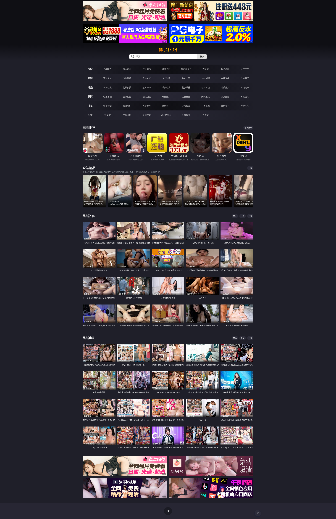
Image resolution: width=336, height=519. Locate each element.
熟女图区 (225, 96)
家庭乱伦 (127, 105)
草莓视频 (147, 115)
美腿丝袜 (186, 96)
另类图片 (245, 96)
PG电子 (107, 69)
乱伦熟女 (225, 87)
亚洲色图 (127, 96)
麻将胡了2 (186, 69)
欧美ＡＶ (147, 78)
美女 (235, 216)
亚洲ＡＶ (107, 78)
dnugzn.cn (168, 49)
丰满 (235, 338)
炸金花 (205, 69)
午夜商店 (127, 115)
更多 (250, 216)
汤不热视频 (166, 115)
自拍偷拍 (127, 78)
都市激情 (107, 105)
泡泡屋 (205, 115)
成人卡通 (147, 87)
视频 (90, 78)
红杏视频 (186, 115)
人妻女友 (147, 105)
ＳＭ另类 (245, 78)
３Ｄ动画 (166, 78)
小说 (90, 106)
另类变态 (245, 87)
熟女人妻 (186, 78)
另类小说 (205, 105)
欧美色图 (147, 96)
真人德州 (127, 69)
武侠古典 (166, 105)
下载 (250, 168)
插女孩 (107, 115)
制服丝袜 (186, 87)
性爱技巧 (245, 105)
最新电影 (89, 338)
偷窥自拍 (107, 96)
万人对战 (147, 69)
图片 (90, 96)
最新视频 (89, 216)
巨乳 (242, 216)
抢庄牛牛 (245, 69)
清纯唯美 (205, 96)
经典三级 (205, 87)
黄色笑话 (225, 105)
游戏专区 (166, 69)
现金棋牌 (225, 69)
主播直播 (225, 78)
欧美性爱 (166, 87)
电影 (90, 87)
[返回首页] (258, 513)
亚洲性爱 (107, 87)
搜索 (202, 56)
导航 (90, 115)
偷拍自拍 (127, 87)
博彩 (90, 69)
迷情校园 (186, 105)
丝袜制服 (205, 78)
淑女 (242, 338)
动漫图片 (166, 96)
